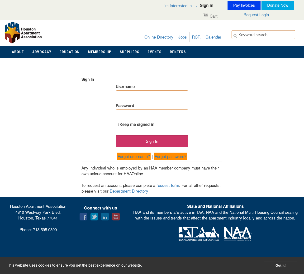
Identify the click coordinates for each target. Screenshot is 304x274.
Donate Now (277, 5)
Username (125, 86)
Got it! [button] (281, 265)
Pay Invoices (244, 5)
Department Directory (129, 191)
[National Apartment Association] (238, 233)
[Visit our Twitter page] (94, 216)
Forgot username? (134, 156)
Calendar (213, 37)
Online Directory (158, 37)
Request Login (256, 14)
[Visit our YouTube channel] (116, 216)
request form (168, 185)
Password (125, 105)
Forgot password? (170, 156)
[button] (175, 5)
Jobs (182, 37)
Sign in (206, 5)
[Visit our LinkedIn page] (105, 216)
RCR (196, 37)
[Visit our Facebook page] (83, 216)
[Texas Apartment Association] (199, 233)
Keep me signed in (136, 124)
